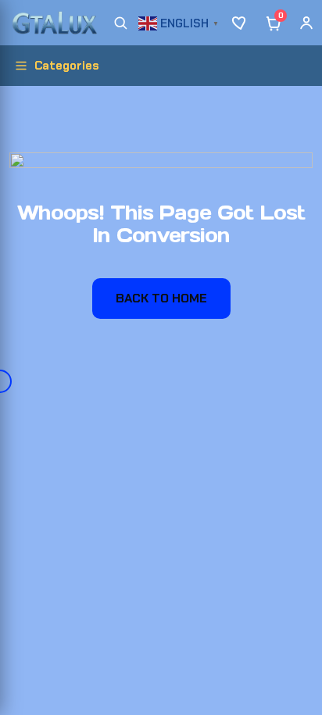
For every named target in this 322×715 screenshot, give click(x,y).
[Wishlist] (241, 23)
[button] (180, 21)
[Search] (120, 23)
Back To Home (161, 298)
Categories (66, 65)
